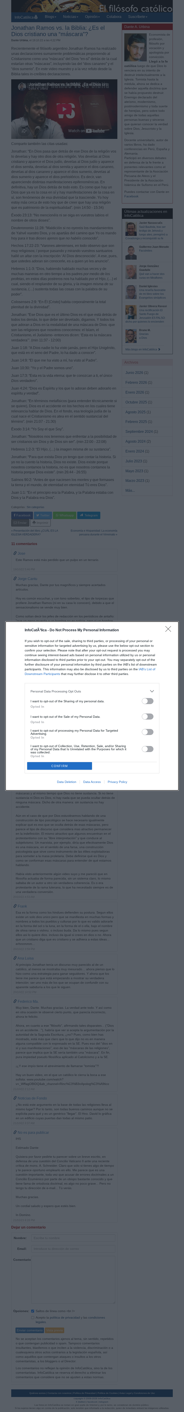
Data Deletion (66, 782)
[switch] (147, 701)
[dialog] (92, 706)
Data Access (92, 782)
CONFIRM (59, 766)
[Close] (169, 630)
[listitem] (92, 691)
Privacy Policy (117, 782)
